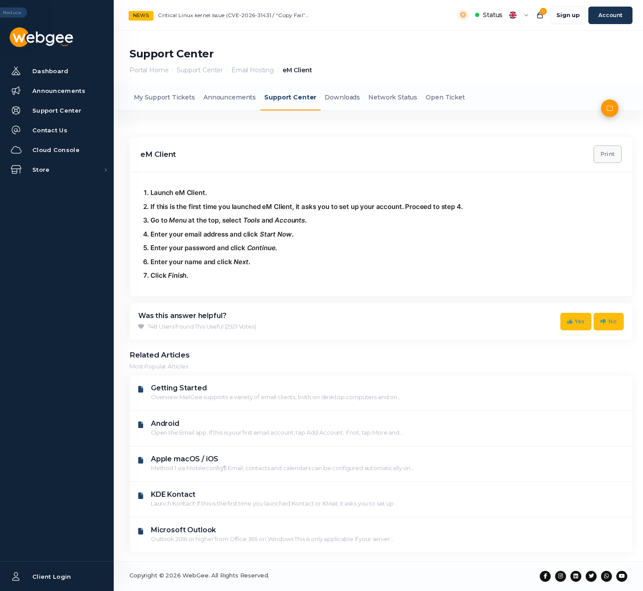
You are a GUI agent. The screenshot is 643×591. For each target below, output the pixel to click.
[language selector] (519, 15)
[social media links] (545, 576)
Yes (580, 321)
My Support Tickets (164, 97)
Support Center (200, 70)
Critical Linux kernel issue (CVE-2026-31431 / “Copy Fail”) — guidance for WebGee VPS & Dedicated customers (234, 15)
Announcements (229, 97)
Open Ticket (445, 97)
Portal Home (148, 70)
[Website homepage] (57, 37)
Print (608, 154)
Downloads (342, 97)
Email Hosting (252, 70)
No (612, 321)
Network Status (392, 97)
